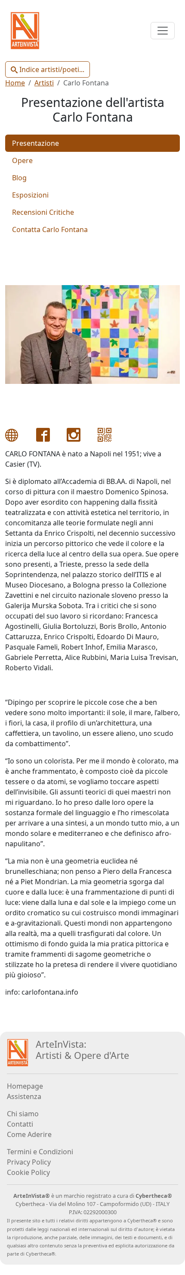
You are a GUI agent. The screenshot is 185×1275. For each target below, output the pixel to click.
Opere (22, 160)
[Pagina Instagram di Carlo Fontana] (73, 434)
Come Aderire (29, 1134)
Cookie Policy (28, 1172)
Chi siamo (23, 1113)
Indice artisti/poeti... (51, 69)
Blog (19, 177)
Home (15, 83)
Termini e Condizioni (40, 1151)
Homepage (25, 1086)
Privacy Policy (29, 1162)
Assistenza (24, 1096)
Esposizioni (30, 195)
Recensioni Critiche (43, 212)
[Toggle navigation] (163, 30)
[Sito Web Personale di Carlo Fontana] (12, 434)
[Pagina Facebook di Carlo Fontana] (43, 434)
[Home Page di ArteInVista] (17, 1052)
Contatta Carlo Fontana (50, 229)
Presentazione (35, 143)
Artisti (44, 83)
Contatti (20, 1124)
